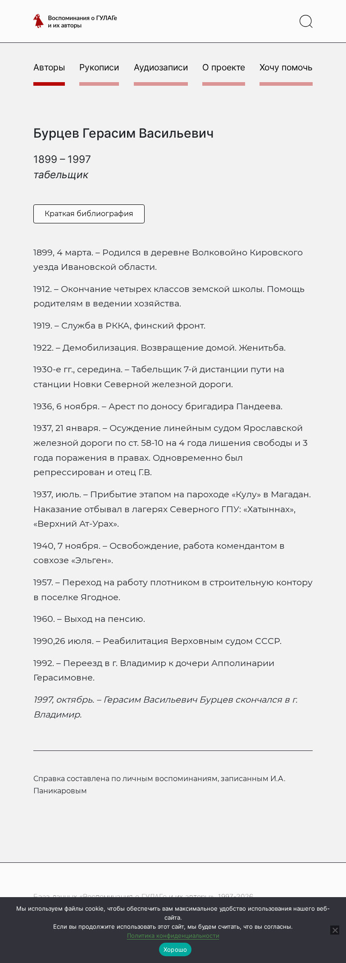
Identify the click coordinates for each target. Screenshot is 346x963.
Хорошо (175, 949)
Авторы (49, 67)
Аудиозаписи (161, 67)
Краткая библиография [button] (89, 213)
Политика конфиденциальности (173, 935)
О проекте (223, 67)
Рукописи (99, 67)
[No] (334, 930)
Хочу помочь (286, 67)
